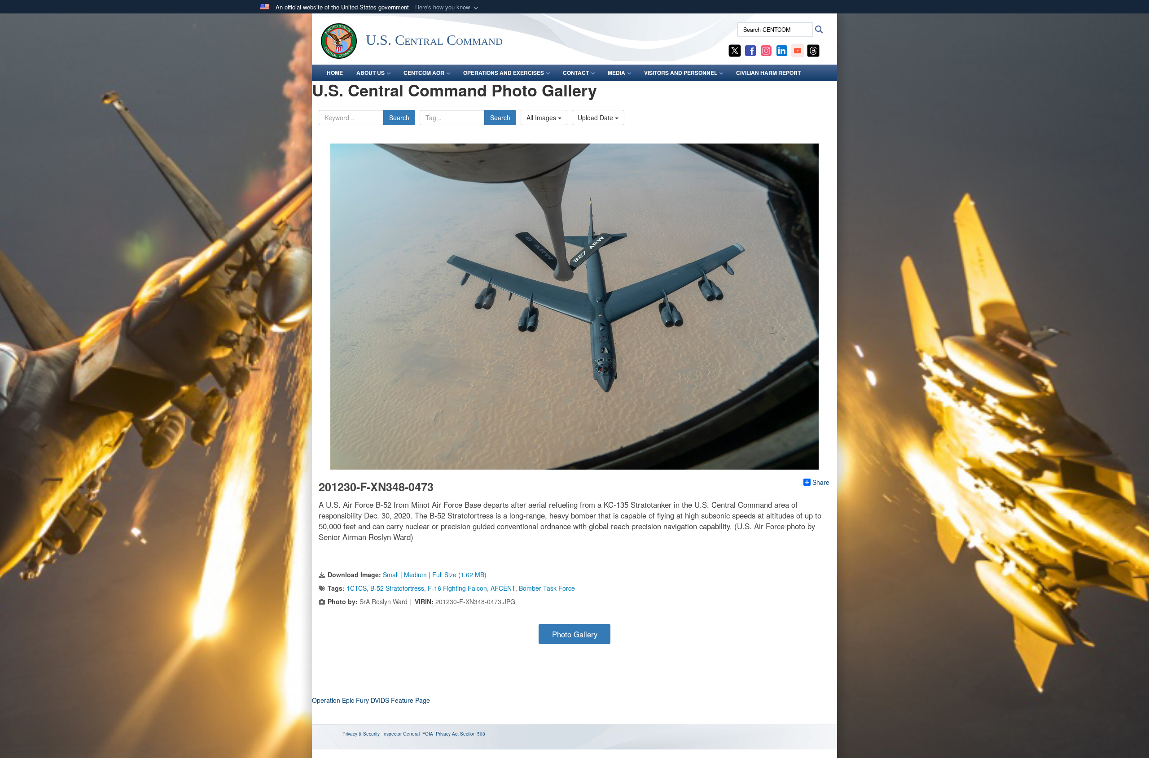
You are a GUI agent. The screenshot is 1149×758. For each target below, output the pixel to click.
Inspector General (401, 734)
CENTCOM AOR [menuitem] (423, 73)
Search (399, 117)
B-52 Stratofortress (397, 588)
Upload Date (596, 117)
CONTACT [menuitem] (576, 73)
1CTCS (356, 588)
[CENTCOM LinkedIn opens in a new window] (782, 49)
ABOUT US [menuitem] (370, 73)
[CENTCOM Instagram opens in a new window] (766, 49)
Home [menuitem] (335, 73)
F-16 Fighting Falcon (457, 588)
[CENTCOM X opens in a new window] (735, 49)
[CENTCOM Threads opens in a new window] (813, 49)
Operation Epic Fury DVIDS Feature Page (371, 700)
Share (820, 482)
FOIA (427, 734)
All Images (542, 117)
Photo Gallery (574, 634)
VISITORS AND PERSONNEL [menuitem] (680, 73)
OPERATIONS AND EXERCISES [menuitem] (503, 73)
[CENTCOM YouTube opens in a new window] (797, 49)
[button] (447, 7)
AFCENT (503, 588)
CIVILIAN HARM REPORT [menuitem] (768, 73)
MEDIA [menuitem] (616, 73)
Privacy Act (447, 734)
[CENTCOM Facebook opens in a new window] (750, 49)
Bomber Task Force (547, 588)
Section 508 (472, 734)
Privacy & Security (361, 734)
